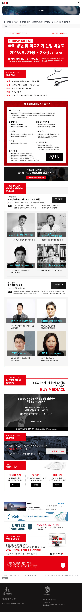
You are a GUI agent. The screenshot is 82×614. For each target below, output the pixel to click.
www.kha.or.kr (9, 605)
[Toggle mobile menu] (79, 2)
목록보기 (5, 578)
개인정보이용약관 (46, 605)
